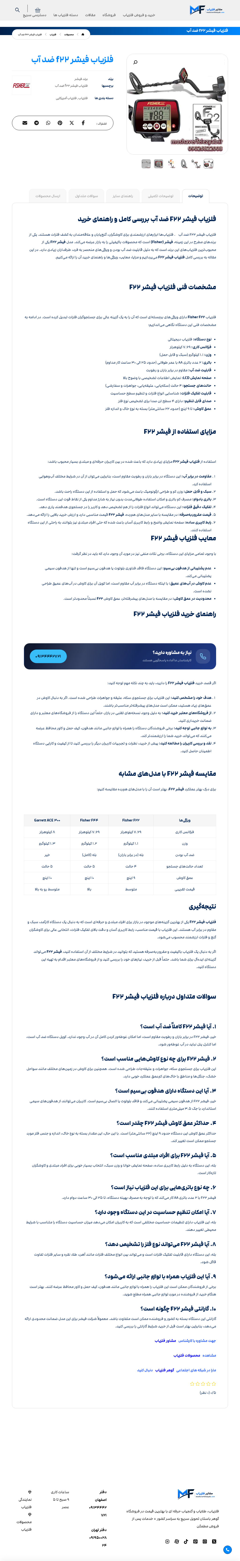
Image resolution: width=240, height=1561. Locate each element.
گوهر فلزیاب (163, 1370)
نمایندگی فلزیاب (25, 1503)
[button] (135, 62)
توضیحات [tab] (195, 196)
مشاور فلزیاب (165, 1341)
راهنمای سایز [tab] (123, 196)
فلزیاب (83, 98)
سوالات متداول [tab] (86, 196)
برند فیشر (81, 79)
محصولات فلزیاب (186, 1355)
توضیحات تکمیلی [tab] (160, 196)
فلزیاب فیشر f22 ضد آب (71, 85)
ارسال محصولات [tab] (47, 196)
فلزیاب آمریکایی (66, 98)
